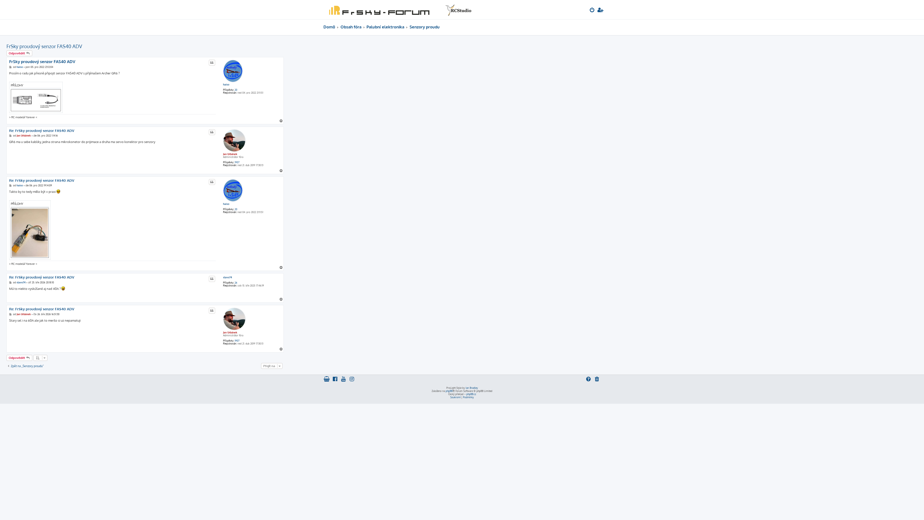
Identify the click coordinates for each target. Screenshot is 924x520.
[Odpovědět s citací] (212, 62)
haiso (226, 84)
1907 (237, 162)
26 (236, 282)
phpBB (449, 391)
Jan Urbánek (230, 154)
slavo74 (227, 277)
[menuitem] (592, 10)
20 (236, 89)
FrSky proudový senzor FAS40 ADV (44, 46)
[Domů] (399, 9)
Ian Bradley (472, 387)
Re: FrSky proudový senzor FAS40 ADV (41, 131)
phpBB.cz (471, 394)
